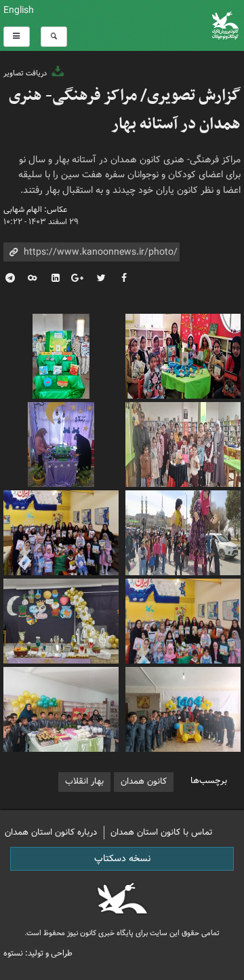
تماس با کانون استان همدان (161, 832)
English (18, 10)
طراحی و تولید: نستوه (38, 953)
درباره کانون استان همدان (51, 832)
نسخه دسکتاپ (122, 858)
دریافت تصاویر (26, 73)
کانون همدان (144, 781)
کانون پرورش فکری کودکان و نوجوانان (163, 25)
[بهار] (183, 354)
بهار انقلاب (84, 781)
